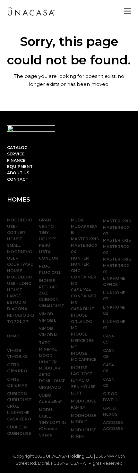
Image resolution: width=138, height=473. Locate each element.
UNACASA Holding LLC (69, 456)
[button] (127, 11)
